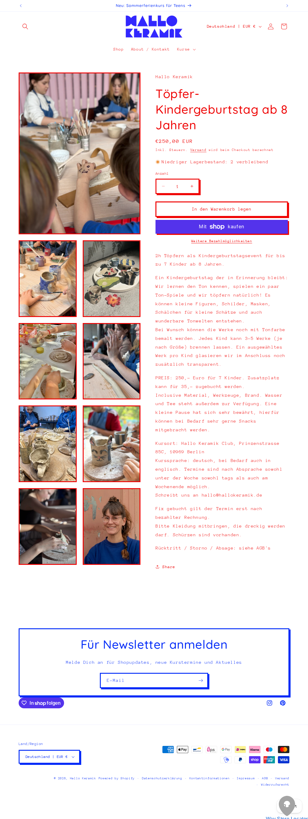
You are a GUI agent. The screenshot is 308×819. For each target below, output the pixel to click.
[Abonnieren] (200, 680)
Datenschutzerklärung (162, 778)
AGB (265, 778)
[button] (25, 26)
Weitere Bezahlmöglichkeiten (221, 241)
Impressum (246, 778)
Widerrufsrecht (275, 785)
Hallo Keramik (83, 778)
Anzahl (162, 173)
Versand (198, 150)
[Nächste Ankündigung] (287, 5)
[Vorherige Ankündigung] (20, 5)
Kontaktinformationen (209, 778)
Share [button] (168, 567)
